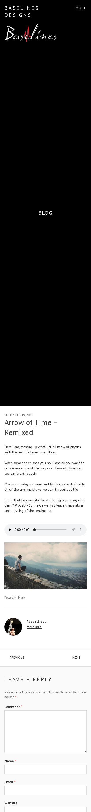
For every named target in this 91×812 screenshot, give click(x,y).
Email (9, 782)
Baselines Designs (21, 11)
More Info (34, 627)
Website (10, 803)
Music (21, 598)
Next (79, 657)
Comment (13, 706)
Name (10, 761)
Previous (28, 657)
